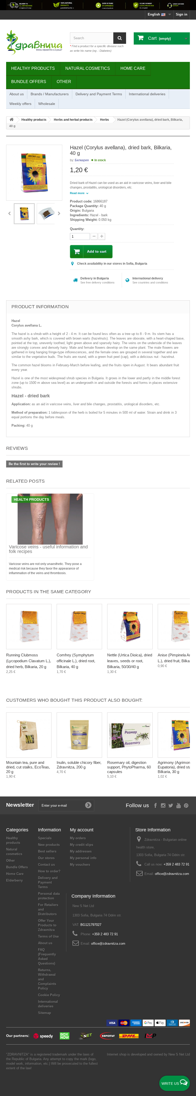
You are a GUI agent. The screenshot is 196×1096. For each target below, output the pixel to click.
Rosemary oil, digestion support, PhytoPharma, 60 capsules (129, 767)
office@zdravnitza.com (172, 874)
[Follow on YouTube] (178, 805)
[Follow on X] (170, 805)
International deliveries (147, 94)
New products (49, 845)
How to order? (49, 871)
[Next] (59, 213)
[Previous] (9, 213)
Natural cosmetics (87, 68)
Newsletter (20, 805)
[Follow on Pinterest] (186, 805)
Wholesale (46, 104)
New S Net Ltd (179, 1054)
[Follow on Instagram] (163, 805)
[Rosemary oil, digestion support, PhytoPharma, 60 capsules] (130, 735)
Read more (77, 193)
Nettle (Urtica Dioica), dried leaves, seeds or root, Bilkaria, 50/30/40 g (129, 661)
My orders (78, 838)
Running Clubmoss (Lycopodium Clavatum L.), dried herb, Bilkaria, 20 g (28, 661)
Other (64, 81)
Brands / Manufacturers (50, 94)
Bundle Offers (28, 81)
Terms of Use (48, 936)
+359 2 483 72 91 (176, 864)
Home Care (132, 68)
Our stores (46, 858)
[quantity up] (94, 236)
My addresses (81, 851)
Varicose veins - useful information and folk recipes (48, 549)
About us (16, 94)
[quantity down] (101, 236)
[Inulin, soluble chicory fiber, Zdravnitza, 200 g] (79, 735)
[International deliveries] (98, 5)
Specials (45, 838)
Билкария (82, 160)
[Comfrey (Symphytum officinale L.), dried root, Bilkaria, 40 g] (79, 626)
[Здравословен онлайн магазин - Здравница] (34, 43)
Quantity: (77, 229)
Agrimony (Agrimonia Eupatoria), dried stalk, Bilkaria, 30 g (176, 767)
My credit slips (81, 845)
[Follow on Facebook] (155, 805)
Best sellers (47, 851)
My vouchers (80, 865)
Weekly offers (20, 104)
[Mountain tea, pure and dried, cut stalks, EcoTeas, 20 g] (29, 735)
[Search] (119, 38)
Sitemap (44, 1013)
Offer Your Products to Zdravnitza (47, 925)
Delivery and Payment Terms (99, 94)
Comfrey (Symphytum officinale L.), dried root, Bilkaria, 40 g (76, 661)
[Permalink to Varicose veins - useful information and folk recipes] (50, 519)
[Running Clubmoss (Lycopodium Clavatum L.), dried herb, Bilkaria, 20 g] (29, 626)
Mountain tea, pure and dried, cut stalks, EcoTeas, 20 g (28, 767)
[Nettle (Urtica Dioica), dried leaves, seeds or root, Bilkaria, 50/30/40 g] (130, 626)
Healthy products (33, 68)
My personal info (83, 858)
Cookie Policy (49, 995)
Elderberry (14, 880)
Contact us (46, 865)
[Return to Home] (11, 120)
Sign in (181, 14)
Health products (31, 499)
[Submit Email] (88, 805)
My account (81, 829)
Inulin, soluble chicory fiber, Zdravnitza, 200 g (79, 764)
